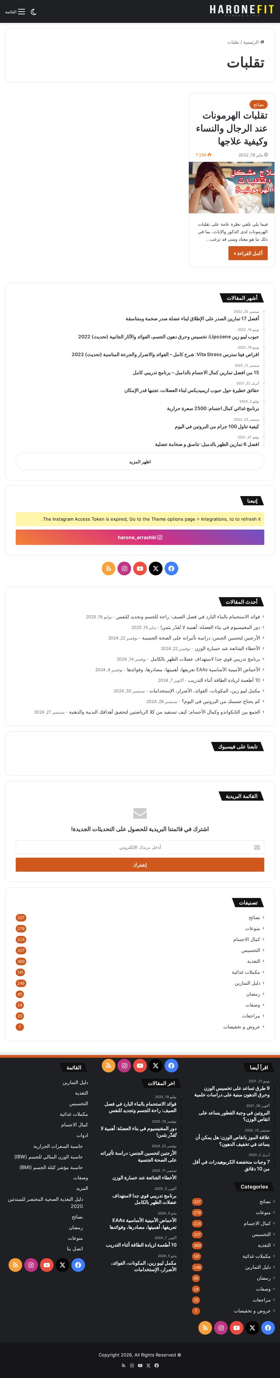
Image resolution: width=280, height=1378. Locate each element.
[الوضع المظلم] (33, 14)
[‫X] (156, 568)
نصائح (258, 104)
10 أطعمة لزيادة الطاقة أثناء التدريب (224, 680)
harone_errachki (137, 537)
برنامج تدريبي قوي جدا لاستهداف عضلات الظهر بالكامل (205, 659)
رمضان (253, 994)
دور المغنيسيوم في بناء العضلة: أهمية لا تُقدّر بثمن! (210, 627)
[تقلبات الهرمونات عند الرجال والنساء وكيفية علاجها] (232, 187)
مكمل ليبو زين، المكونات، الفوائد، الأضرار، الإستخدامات (204, 690)
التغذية (253, 961)
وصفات (253, 1005)
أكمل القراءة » (248, 253)
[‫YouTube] (140, 568)
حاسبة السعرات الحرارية (58, 1146)
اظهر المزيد (140, 461)
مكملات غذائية (246, 972)
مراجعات (251, 1015)
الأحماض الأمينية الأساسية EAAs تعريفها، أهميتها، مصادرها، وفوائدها (193, 669)
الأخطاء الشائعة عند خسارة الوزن (227, 648)
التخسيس (250, 950)
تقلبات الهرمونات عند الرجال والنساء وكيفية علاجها (232, 128)
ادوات (82, 1135)
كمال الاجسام (246, 939)
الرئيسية (251, 42)
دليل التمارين (247, 983)
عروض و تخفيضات (241, 1026)
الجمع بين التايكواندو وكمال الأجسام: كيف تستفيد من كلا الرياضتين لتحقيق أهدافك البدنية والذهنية (164, 712)
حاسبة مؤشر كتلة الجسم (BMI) (51, 1167)
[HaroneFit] (242, 11)
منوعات (252, 928)
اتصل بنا (75, 1248)
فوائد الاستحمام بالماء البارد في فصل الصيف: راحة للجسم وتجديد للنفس (188, 616)
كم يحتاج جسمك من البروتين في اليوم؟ (221, 701)
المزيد (82, 1188)
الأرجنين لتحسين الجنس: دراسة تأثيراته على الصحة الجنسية (201, 638)
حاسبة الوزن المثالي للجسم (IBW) (48, 1156)
